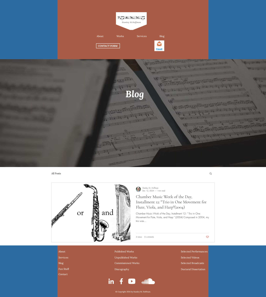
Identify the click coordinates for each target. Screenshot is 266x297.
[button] (120, 36)
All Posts (56, 173)
